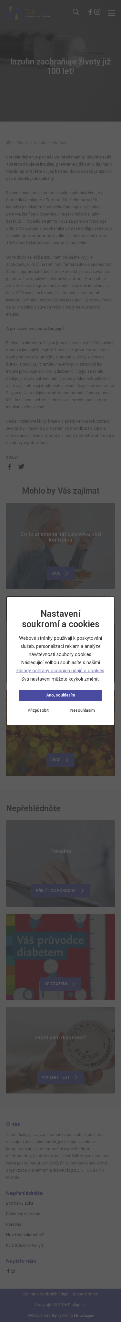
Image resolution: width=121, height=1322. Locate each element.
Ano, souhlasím (60, 695)
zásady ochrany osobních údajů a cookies (60, 670)
